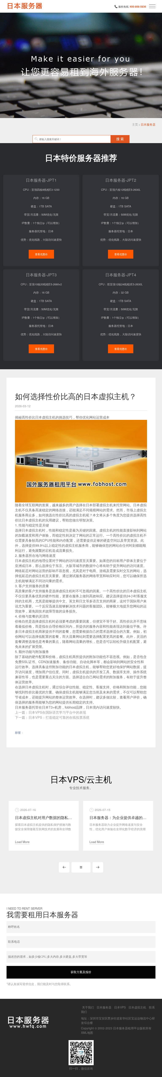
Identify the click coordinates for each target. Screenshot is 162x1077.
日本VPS (120, 1007)
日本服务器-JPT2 (120, 180)
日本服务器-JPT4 (120, 274)
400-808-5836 (138, 6)
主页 (135, 124)
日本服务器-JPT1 (41, 180)
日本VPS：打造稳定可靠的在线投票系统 (58, 717)
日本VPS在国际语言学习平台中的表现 (57, 712)
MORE (81, 867)
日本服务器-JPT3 (41, 274)
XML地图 (87, 1032)
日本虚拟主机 (137, 1007)
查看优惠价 (41, 254)
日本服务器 (148, 124)
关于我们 (88, 1007)
